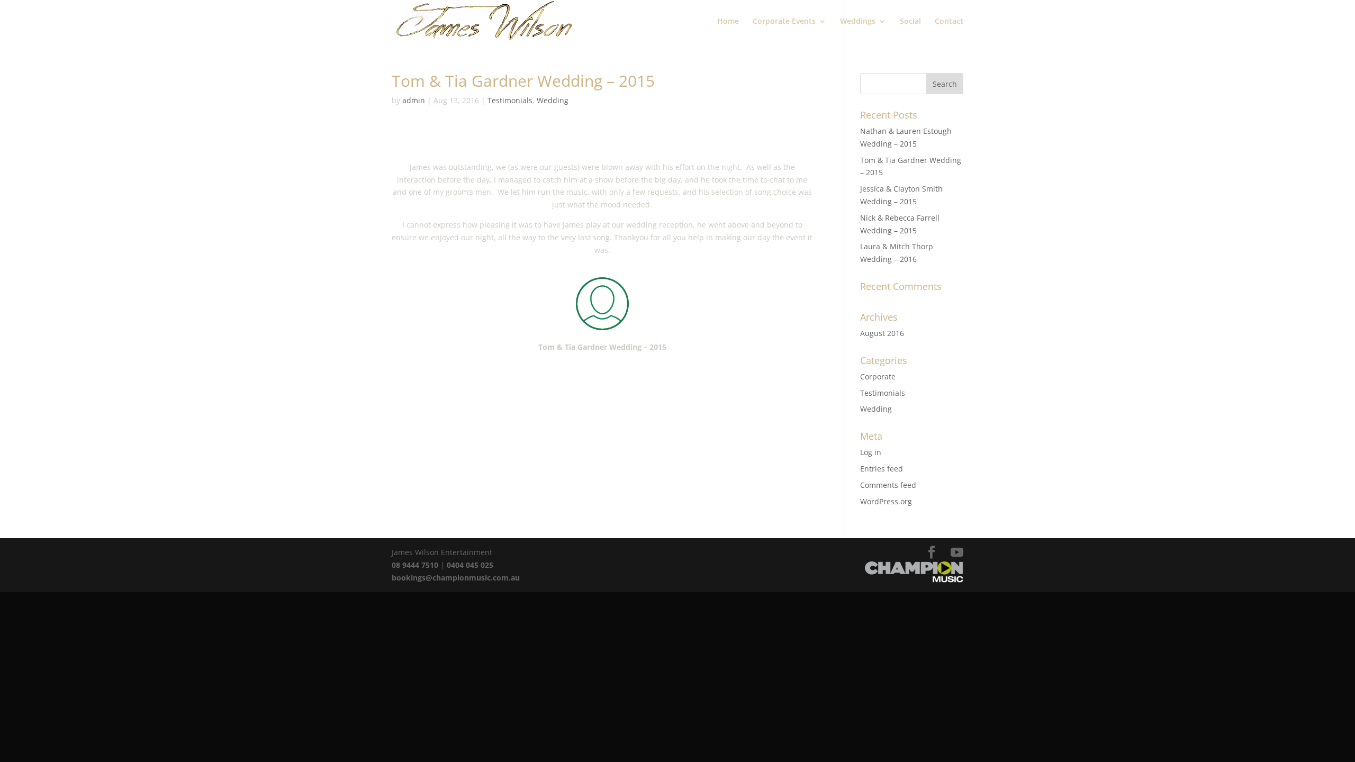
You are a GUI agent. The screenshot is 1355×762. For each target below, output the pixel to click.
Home (728, 21)
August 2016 (882, 333)
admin (413, 100)
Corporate (878, 376)
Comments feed (888, 485)
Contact (949, 21)
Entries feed (881, 469)
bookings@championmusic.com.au (456, 578)
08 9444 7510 (415, 565)
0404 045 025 (470, 565)
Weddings (857, 21)
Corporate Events (784, 21)
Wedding (552, 100)
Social (910, 21)
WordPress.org (886, 501)
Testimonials (509, 100)
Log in (870, 452)
